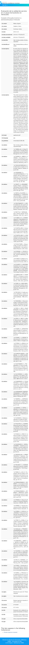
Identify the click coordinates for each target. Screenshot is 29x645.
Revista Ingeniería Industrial (10, 632)
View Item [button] (4, 5)
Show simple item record (7, 8)
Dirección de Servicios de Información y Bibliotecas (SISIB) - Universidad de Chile (14, 640)
